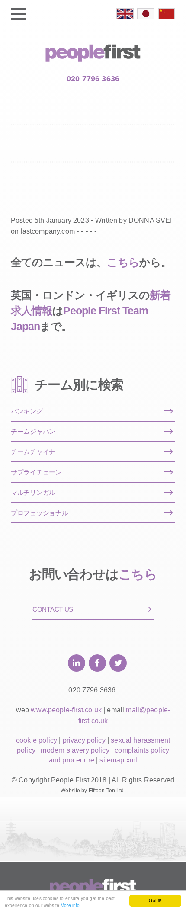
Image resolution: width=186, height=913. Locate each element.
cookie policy (36, 740)
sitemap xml (118, 760)
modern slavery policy (75, 750)
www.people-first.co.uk (66, 710)
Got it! (155, 900)
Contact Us (52, 609)
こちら (123, 262)
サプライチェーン (36, 472)
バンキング (27, 411)
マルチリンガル (33, 492)
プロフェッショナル (39, 512)
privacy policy (84, 740)
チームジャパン (33, 431)
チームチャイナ (33, 451)
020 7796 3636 (93, 78)
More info (70, 905)
